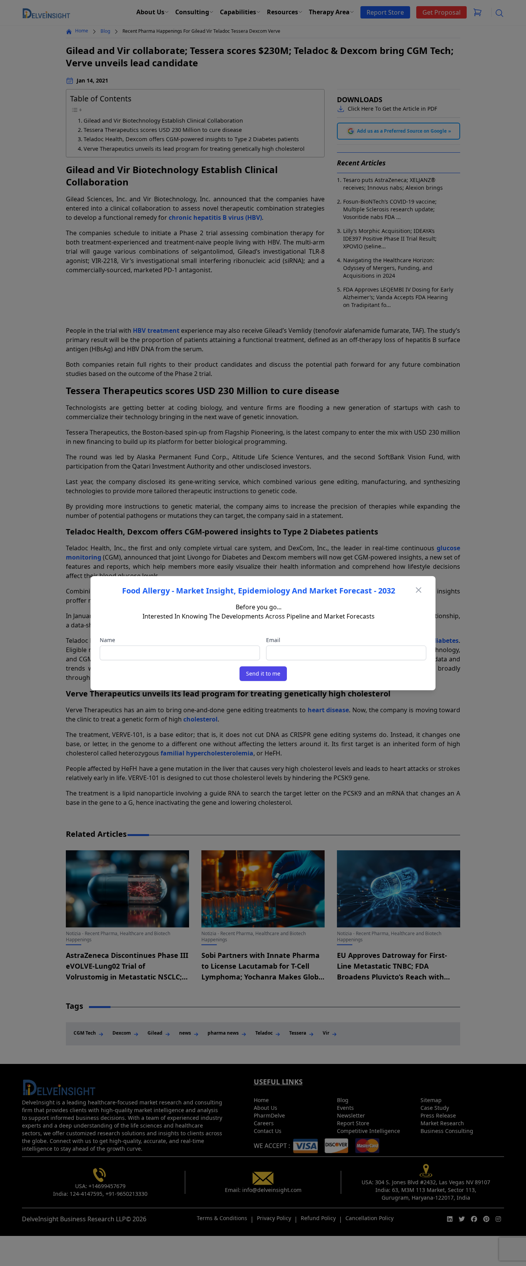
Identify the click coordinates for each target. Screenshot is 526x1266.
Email (273, 640)
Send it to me (263, 673)
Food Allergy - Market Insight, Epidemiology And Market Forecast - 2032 (258, 590)
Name (107, 640)
